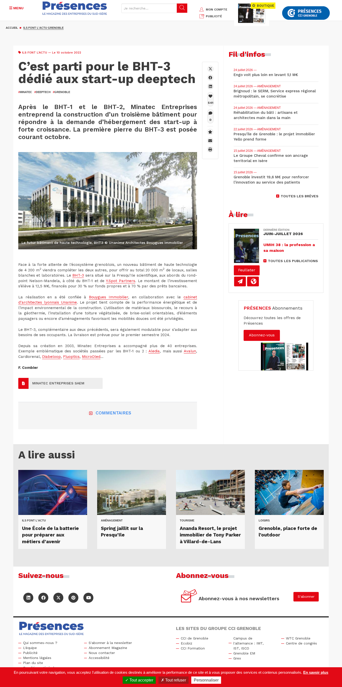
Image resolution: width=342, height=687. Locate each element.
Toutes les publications (293, 261)
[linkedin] (210, 86)
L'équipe (30, 648)
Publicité (30, 653)
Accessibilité (99, 658)
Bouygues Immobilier (108, 297)
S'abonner (306, 596)
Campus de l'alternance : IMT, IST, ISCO (248, 643)
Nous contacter (102, 653)
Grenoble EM (244, 653)
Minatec (25, 92)
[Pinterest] (73, 598)
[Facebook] (210, 78)
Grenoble (61, 92)
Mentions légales (37, 658)
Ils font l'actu (34, 52)
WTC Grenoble (298, 638)
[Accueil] (74, 8)
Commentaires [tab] (113, 412)
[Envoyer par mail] (210, 141)
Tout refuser (175, 680)
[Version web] (253, 281)
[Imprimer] (210, 149)
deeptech (42, 92)
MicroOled (91, 356)
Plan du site (33, 663)
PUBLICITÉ (214, 16)
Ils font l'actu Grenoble (43, 27)
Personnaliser (206, 680)
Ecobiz (186, 643)
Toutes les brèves (299, 196)
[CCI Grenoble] (306, 13)
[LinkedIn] (28, 598)
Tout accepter (140, 680)
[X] (210, 69)
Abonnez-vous (262, 335)
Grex (237, 658)
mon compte (216, 9)
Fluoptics (71, 356)
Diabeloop (51, 356)
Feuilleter (246, 270)
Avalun (190, 351)
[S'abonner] (189, 596)
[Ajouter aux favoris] (210, 132)
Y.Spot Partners (120, 281)
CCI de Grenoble (194, 638)
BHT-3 (78, 275)
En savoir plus (315, 672)
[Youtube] (88, 598)
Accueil (12, 27)
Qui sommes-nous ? (40, 643)
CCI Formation (193, 648)
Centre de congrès (301, 643)
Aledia (154, 351)
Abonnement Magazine (108, 648)
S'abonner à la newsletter (110, 643)
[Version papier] (240, 281)
